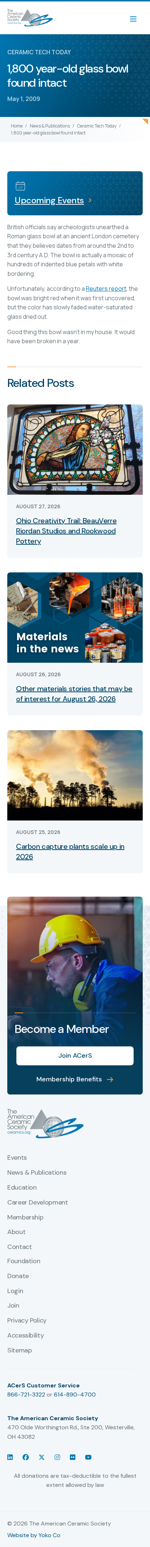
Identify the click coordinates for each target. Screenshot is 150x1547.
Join (13, 1305)
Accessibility (25, 1335)
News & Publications (50, 126)
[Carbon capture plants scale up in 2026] (75, 774)
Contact (19, 1247)
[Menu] (137, 17)
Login (15, 1291)
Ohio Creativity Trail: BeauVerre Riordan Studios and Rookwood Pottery (66, 531)
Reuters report (106, 289)
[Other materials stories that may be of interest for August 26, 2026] (75, 617)
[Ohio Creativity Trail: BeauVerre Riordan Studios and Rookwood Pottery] (75, 449)
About (16, 1232)
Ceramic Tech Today (97, 126)
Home (17, 126)
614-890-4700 (75, 1394)
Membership (25, 1217)
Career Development (37, 1202)
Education (22, 1187)
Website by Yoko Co (33, 1535)
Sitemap (19, 1350)
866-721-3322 (26, 1394)
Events (17, 1158)
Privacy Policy (27, 1320)
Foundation (23, 1261)
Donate (18, 1276)
